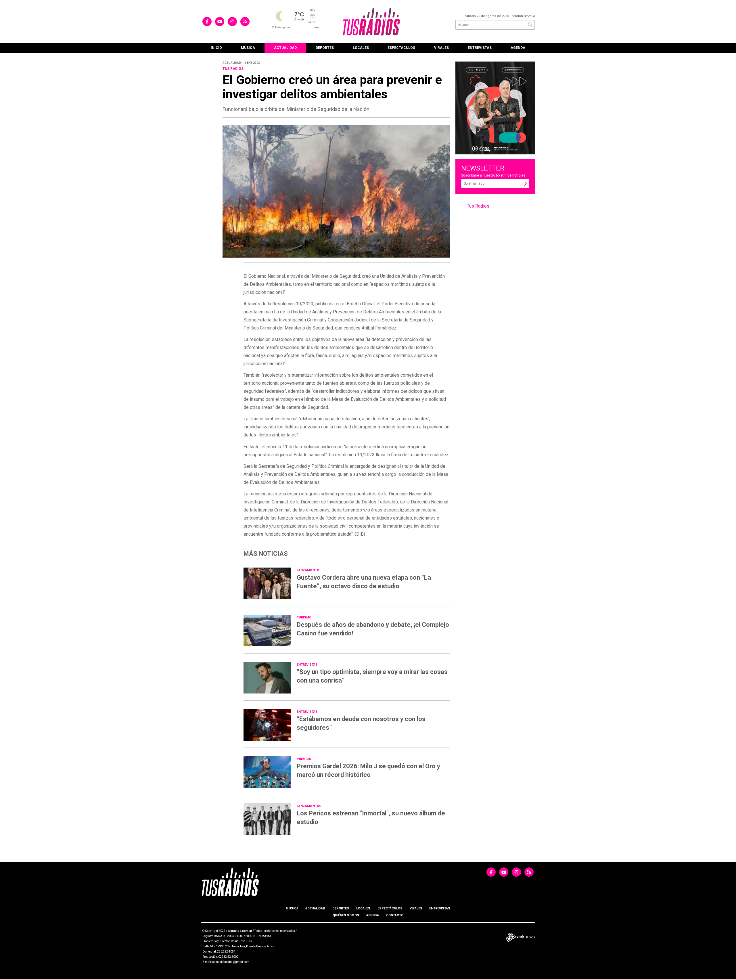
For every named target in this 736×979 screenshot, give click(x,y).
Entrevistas (480, 48)
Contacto (394, 915)
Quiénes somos (346, 915)
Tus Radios (478, 206)
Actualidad (285, 48)
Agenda (518, 48)
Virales (441, 48)
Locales (361, 48)
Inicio (216, 48)
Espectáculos (401, 48)
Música (248, 48)
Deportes (325, 48)
